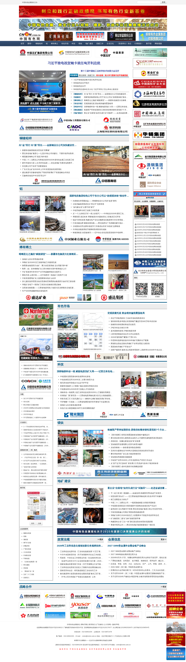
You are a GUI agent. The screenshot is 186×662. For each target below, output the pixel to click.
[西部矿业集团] (156, 606)
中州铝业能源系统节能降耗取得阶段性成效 (55, 212)
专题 (21, 394)
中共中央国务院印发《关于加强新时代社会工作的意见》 (82, 555)
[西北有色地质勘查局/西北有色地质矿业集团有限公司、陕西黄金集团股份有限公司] (112, 473)
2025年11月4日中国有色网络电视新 (149, 238)
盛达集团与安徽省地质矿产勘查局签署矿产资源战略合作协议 (46, 172)
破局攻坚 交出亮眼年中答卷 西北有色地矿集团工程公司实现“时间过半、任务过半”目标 (137, 509)
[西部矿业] (74, 473)
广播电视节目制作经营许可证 (73, 627)
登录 (32, 523)
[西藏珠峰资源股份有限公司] (150, 414)
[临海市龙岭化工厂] (90, 36)
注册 (39, 523)
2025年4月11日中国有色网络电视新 (149, 255)
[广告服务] (99, 624)
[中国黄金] (106, 596)
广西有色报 (27, 549)
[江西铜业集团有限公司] (150, 104)
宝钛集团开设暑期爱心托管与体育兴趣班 (93, 446)
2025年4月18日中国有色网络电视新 (149, 252)
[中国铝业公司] (30, 596)
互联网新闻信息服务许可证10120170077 (98, 627)
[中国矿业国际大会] (150, 83)
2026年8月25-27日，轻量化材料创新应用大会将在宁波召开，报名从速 (139, 558)
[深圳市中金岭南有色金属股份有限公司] (36, 315)
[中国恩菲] (112, 52)
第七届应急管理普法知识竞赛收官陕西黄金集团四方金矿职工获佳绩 (48, 281)
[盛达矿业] (36, 297)
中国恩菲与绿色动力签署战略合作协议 (36, 473)
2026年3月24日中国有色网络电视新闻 (141, 219)
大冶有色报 (27, 552)
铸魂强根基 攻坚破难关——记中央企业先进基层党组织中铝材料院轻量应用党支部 (30, 232)
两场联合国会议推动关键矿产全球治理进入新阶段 (130, 343)
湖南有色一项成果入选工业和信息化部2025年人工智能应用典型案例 (87, 392)
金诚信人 (26, 577)
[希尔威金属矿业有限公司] (150, 63)
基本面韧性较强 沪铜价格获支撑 (123, 331)
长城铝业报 (27, 555)
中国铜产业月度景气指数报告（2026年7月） (36, 446)
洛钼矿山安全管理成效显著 (32, 259)
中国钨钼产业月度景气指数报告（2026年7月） (36, 436)
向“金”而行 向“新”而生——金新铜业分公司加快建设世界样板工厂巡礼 (106, 94)
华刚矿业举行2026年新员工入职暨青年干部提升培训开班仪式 (135, 515)
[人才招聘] (107, 624)
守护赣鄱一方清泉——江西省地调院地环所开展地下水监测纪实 (85, 402)
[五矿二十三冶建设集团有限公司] (112, 414)
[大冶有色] (30, 615)
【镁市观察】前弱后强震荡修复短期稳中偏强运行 (130, 435)
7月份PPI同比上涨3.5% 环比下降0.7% (36, 433)
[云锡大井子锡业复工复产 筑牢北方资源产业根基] (42, 88)
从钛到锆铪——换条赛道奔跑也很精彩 (126, 447)
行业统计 (23, 422)
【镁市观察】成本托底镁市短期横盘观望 (127, 466)
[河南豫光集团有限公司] (74, 414)
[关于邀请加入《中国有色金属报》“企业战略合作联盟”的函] (175, 653)
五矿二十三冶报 (28, 574)
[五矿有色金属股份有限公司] (150, 124)
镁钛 (80, 43)
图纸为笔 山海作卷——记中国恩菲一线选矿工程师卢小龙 (44, 275)
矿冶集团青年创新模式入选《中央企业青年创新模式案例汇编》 (36, 375)
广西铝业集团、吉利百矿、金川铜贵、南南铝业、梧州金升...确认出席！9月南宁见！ (139, 561)
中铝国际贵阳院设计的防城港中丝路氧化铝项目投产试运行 (68, 524)
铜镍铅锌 (39, 43)
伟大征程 (99, 75)
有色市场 (64, 43)
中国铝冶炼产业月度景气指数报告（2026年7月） (36, 442)
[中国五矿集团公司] (36, 52)
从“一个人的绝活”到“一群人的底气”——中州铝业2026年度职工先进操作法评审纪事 (99, 214)
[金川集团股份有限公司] (150, 157)
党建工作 (99, 43)
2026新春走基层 (29, 411)
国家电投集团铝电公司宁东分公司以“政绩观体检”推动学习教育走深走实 (106, 97)
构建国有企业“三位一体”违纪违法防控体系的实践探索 (132, 522)
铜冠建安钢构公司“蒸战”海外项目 (35, 157)
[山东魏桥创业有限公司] (112, 120)
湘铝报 (25, 539)
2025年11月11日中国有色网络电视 (149, 235)
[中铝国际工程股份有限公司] (74, 120)
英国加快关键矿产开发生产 (121, 347)
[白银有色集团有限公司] (74, 356)
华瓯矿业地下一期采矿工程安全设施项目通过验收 (41, 285)
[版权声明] (115, 624)
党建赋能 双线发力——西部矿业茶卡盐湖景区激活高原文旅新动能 (36, 358)
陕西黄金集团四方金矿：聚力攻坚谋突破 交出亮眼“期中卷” (45, 265)
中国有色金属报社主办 (29, 2)
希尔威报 (26, 565)
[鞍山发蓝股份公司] (121, 36)
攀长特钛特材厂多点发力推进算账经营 (93, 466)
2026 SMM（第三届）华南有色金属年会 (126, 567)
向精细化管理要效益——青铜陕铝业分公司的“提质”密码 (95, 201)
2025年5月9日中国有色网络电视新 (148, 249)
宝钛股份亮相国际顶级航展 (121, 457)
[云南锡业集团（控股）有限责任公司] (150, 356)
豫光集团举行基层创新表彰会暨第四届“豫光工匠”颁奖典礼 (82, 574)
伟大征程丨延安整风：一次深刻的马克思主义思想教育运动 (36, 464)
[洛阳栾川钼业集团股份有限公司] (74, 128)
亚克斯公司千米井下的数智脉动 (34, 166)
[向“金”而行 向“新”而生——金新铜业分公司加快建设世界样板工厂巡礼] (105, 160)
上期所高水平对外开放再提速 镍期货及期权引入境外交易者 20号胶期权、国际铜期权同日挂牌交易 (68, 349)
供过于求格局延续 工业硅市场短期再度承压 (128, 318)
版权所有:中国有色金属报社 (73, 649)
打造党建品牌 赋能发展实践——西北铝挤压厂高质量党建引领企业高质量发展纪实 (99, 223)
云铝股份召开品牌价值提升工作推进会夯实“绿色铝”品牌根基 (96, 226)
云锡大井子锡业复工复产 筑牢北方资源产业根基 (42, 103)
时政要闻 (73, 75)
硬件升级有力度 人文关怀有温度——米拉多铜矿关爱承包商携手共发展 (49, 163)
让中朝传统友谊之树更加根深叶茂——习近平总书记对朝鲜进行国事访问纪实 (36, 454)
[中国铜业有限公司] (74, 239)
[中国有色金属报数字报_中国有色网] (36, 506)
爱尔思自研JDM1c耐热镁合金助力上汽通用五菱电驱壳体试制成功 (68, 446)
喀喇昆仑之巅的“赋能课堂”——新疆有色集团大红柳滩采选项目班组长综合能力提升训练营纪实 (106, 100)
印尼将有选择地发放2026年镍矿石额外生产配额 (129, 340)
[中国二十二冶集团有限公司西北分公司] (150, 262)
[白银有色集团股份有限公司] (131, 615)
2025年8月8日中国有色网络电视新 (148, 244)
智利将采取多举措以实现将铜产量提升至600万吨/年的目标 (134, 321)
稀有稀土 (54, 43)
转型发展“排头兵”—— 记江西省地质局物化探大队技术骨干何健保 (136, 496)
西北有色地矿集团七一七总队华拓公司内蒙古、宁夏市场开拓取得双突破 (49, 153)
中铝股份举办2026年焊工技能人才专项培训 (77, 389)
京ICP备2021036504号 (141, 627)
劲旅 (24, 536)
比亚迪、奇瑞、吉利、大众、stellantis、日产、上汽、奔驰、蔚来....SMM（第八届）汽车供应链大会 (139, 564)
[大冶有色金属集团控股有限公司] (112, 356)
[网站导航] (84, 624)
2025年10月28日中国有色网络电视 (149, 241)
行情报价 (138, 43)
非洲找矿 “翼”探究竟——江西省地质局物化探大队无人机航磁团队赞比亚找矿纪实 (87, 395)
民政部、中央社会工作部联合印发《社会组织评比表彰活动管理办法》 (82, 558)
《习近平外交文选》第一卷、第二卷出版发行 (36, 457)
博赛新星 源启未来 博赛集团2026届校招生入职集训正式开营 (96, 217)
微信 (135, 278)
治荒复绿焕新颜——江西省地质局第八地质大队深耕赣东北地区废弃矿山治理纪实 (49, 288)
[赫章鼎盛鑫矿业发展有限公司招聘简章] (150, 145)
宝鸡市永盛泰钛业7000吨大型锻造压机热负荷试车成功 (68, 466)
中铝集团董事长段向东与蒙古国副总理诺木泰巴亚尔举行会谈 (36, 480)
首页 (22, 43)
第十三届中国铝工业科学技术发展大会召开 (100, 71)
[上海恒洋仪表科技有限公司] (112, 129)
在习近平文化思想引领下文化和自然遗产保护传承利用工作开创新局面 (36, 461)
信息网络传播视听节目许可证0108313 (50, 627)
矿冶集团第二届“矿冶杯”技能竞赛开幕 (125, 518)
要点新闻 (137, 201)
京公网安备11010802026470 (123, 627)
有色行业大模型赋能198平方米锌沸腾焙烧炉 (77, 408)
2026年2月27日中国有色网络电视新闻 (157, 219)
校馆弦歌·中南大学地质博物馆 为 (148, 233)
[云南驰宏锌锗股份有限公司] (36, 329)
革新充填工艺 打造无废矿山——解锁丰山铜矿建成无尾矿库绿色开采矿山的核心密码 (87, 399)
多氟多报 (26, 546)
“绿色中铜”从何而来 (30, 467)
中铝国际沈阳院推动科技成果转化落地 (75, 376)
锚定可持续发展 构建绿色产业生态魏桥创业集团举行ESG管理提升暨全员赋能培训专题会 (99, 220)
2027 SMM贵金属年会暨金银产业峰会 (127, 545)
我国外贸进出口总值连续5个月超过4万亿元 (36, 430)
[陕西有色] (80, 606)
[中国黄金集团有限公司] (36, 239)
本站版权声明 (120, 649)
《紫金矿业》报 (28, 571)
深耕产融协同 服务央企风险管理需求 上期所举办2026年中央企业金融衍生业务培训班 (137, 350)
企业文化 (110, 43)
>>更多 (100, 539)
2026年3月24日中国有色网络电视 (148, 224)
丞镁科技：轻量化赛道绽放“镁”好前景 (125, 441)
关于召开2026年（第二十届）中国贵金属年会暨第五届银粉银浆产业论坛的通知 (139, 573)
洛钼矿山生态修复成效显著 (70, 405)
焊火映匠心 (93, 524)
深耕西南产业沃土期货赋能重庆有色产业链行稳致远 (68, 330)
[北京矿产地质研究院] (36, 120)
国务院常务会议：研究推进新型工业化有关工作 (78, 570)
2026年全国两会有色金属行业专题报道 (36, 408)
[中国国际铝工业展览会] (150, 52)
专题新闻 (152, 201)
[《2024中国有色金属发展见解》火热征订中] (175, 639)
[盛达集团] (112, 297)
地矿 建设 (89, 43)
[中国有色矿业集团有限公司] (74, 52)
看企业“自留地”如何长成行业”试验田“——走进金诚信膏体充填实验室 (106, 113)
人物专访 (160, 201)
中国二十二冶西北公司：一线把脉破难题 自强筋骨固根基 (133, 503)
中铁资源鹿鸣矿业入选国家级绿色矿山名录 (39, 278)
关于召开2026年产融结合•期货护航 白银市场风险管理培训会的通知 (137, 577)
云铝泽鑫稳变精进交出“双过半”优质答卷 (88, 204)
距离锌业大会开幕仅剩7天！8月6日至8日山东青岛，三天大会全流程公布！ (139, 570)
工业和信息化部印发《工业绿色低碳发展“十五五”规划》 (82, 551)
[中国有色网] (29, 36)
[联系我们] (92, 624)
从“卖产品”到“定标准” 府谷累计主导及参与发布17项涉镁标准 (134, 463)
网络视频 (158, 43)
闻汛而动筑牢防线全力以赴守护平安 (74, 383)
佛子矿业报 (27, 543)
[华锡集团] (150, 135)
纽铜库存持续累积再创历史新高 (123, 324)
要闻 (29, 43)
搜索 (163, 2)
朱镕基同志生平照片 (81, 83)
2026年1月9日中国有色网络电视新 (148, 230)
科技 (73, 43)
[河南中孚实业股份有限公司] (112, 239)
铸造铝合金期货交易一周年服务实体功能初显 (36, 476)
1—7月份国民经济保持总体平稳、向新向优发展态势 (36, 427)
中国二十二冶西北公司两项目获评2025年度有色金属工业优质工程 (48, 160)
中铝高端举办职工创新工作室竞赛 (86, 210)
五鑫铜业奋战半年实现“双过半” (34, 176)
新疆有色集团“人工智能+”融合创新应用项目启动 (79, 386)
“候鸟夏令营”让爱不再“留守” (84, 207)
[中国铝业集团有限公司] (36, 387)
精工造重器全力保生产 (93, 505)
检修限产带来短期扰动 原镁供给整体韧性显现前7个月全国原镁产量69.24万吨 (106, 110)
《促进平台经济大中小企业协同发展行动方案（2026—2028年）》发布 (82, 561)
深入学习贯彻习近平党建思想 (116, 75)
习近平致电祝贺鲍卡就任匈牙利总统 (74, 63)
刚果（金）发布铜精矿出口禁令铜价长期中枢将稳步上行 (44, 269)
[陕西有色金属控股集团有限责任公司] (74, 297)
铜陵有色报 (27, 533)
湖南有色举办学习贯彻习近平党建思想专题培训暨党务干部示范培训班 (36, 365)
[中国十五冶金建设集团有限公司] (150, 473)
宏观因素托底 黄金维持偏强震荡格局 (98, 103)
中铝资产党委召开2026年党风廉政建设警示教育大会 (36, 372)
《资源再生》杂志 (124, 43)
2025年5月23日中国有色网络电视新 (149, 247)
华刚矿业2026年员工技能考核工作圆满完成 (39, 262)
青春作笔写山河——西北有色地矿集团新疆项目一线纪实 (133, 525)
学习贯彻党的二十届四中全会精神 (34, 417)
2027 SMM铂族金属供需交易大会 (124, 554)
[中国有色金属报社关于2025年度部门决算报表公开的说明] (112, 531)
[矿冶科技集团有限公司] (156, 596)
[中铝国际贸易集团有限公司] (36, 128)
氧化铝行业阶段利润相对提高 (93, 330)
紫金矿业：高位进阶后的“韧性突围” (35, 470)
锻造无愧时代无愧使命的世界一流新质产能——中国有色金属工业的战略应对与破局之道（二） (36, 483)
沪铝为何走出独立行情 (119, 328)
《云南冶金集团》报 (30, 562)
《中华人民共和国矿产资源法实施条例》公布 (78, 577)
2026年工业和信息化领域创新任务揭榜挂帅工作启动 (80, 545)
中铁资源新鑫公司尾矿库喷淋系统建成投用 (127, 512)
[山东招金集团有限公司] (156, 615)
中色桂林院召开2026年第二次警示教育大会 (77, 380)
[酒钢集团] (150, 166)
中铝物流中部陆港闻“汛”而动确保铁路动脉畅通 (55, 232)
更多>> (163, 539)
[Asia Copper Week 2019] (58, 36)
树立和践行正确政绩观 (31, 405)
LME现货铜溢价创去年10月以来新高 (125, 334)
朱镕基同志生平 (79, 86)
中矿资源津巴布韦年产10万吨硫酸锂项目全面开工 (41, 272)
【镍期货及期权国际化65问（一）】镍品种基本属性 (93, 349)
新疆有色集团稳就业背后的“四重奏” (36, 150)
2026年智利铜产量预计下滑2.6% (124, 337)
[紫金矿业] (150, 73)
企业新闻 (145, 201)
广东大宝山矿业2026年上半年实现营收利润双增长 (42, 169)
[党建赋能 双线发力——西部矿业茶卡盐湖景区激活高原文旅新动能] (36, 350)
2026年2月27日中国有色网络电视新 (149, 227)
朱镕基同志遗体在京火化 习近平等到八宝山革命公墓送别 (95, 89)
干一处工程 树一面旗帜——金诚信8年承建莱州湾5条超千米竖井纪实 (68, 505)
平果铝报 (26, 558)
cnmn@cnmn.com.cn (89, 636)
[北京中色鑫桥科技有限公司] (175, 626)
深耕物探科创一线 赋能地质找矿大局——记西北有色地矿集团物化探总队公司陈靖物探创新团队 (106, 107)
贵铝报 (25, 568)
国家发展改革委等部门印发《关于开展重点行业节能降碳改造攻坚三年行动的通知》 (82, 564)
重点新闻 (82, 75)
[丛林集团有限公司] (36, 381)
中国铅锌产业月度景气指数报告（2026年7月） (36, 439)
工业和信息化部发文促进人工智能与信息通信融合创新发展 (82, 567)
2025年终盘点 (28, 414)
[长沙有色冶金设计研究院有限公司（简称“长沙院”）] (150, 271)
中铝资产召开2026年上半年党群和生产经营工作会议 (131, 460)
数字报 (148, 43)
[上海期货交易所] (150, 94)
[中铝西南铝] (105, 181)
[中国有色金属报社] (19, 0)
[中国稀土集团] (150, 113)
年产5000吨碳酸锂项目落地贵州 (34, 291)
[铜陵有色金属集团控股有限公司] (153, 36)
